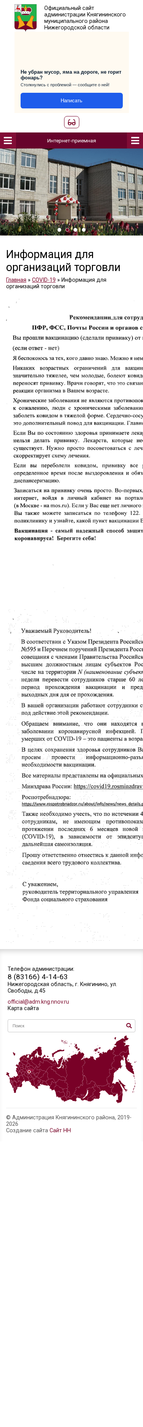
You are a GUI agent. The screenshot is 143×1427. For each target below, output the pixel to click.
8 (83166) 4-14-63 (38, 976)
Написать (71, 100)
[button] (59, 229)
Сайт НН (60, 1130)
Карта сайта (23, 1008)
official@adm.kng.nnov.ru (38, 1002)
